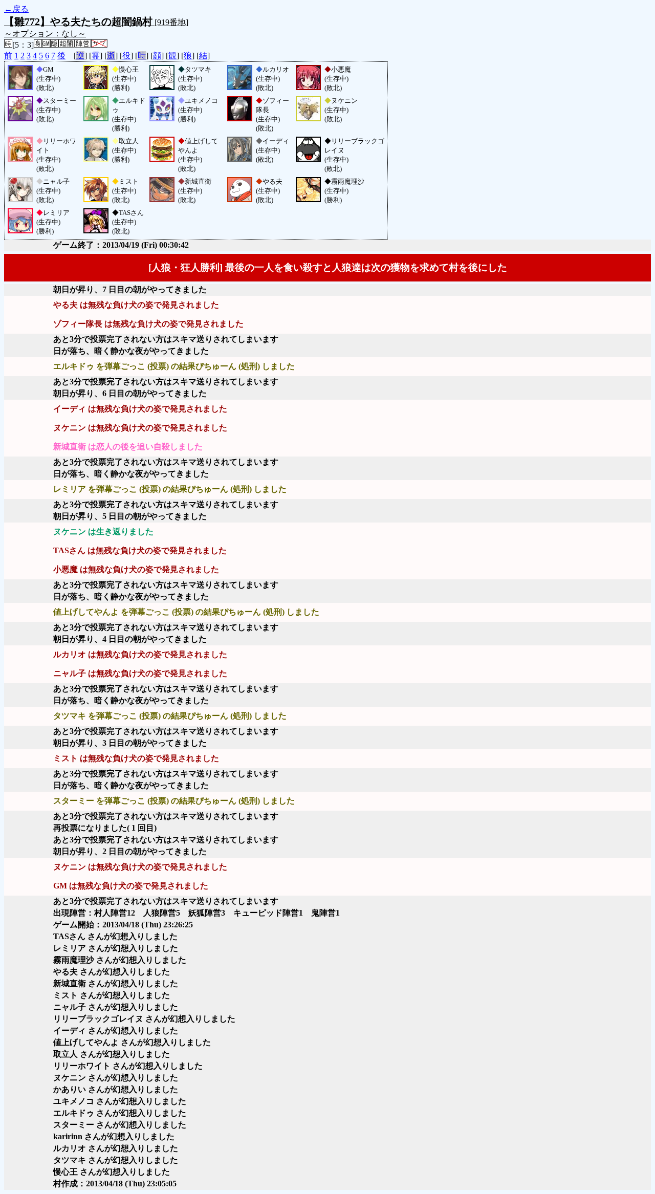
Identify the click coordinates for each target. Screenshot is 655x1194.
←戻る (16, 9)
